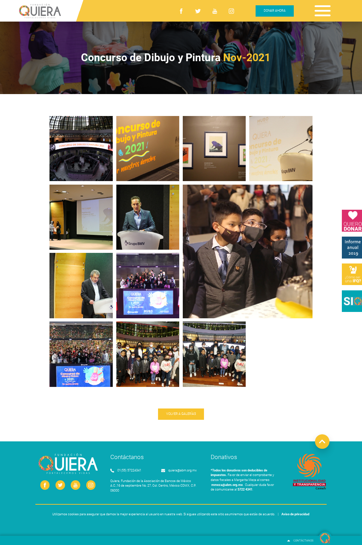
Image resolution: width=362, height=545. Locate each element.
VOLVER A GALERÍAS (181, 414)
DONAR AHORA (275, 10)
